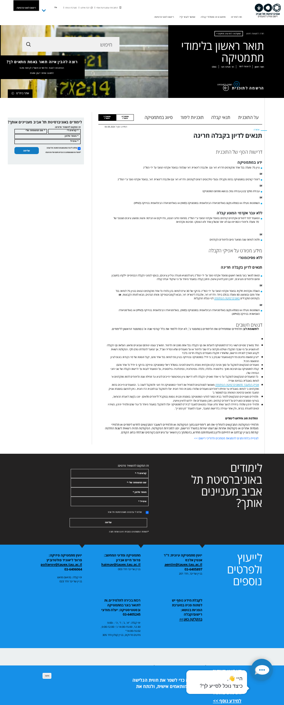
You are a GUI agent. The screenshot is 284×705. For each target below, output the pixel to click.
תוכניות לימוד (192, 117)
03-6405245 (132, 614)
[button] (262, 670)
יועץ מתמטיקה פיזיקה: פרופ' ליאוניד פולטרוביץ (64, 557)
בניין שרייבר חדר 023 (71, 581)
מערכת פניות (71, 7)
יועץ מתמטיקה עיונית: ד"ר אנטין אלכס (183, 557)
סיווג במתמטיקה (159, 117)
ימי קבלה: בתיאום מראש (69, 577)
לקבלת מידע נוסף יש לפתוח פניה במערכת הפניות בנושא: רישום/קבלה (187, 607)
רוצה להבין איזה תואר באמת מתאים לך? (42, 67)
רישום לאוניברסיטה (26, 7)
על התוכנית (248, 117)
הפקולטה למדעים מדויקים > (228, 33)
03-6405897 (193, 569)
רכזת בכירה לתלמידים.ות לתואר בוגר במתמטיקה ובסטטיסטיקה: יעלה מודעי (121, 605)
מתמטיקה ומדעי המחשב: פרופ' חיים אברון (122, 557)
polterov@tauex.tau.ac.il (61, 564)
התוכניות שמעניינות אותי (107, 7)
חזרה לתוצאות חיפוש (255, 33)
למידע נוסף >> (227, 701)
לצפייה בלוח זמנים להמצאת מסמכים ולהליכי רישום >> (226, 438)
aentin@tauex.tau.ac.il (183, 564)
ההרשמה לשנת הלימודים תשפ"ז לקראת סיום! (42, 68)
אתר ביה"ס (22, 93)
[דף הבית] (268, 11)
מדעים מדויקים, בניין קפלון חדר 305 (121, 635)
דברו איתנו (85, 7)
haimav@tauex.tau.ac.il (121, 564)
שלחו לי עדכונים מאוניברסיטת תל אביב (62, 148)
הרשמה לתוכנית (248, 88)
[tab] (125, 117)
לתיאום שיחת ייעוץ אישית (42, 73)
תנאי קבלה (220, 117)
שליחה (26, 150)
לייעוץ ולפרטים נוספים (244, 569)
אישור (47, 675)
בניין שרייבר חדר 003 (129, 569)
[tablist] (201, 117)
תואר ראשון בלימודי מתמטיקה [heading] (222, 52)
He (55, 7)
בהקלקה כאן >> (190, 619)
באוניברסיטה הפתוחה (227, 298)
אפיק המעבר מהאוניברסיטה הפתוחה (237, 384)
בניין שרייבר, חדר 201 (190, 573)
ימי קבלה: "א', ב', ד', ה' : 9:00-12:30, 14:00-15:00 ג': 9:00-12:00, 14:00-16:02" (121, 627)
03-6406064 (73, 569)
